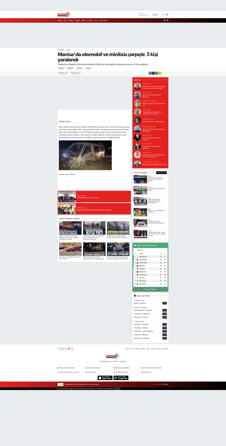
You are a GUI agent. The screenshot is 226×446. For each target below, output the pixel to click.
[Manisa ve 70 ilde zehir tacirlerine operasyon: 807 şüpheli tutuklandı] (118, 249)
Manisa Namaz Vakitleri (123, 368)
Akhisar (71, 20)
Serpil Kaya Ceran (148, 127)
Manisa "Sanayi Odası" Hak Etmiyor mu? (153, 104)
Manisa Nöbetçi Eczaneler (67, 368)
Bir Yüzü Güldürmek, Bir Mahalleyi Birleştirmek (153, 130)
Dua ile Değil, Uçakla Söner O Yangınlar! (152, 147)
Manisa (60, 20)
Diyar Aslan (146, 152)
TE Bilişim (165, 384)
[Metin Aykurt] (137, 146)
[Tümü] (166, 80)
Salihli (83, 20)
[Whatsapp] (72, 348)
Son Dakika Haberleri (122, 372)
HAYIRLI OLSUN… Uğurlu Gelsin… (153, 121)
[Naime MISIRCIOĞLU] (137, 120)
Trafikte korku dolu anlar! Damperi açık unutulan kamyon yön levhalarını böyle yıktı (93, 237)
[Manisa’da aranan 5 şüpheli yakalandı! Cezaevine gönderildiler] (94, 249)
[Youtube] (68, 348)
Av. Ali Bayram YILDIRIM (150, 162)
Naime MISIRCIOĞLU (148, 119)
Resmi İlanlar (103, 20)
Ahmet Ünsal (147, 135)
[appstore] (105, 377)
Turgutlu (77, 20)
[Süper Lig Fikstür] (166, 296)
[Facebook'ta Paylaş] (150, 73)
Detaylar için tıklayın (150, 289)
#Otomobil (70, 68)
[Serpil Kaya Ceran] (137, 129)
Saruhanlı (90, 20)
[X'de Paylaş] (152, 73)
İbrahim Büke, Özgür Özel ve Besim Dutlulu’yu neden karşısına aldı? (154, 87)
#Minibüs (79, 68)
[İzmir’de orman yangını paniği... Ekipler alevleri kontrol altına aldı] (118, 228)
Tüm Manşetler (92, 372)
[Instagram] (65, 348)
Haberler (61, 50)
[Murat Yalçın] (137, 86)
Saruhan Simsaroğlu (149, 101)
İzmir (65, 20)
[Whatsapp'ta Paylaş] (156, 73)
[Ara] (165, 20)
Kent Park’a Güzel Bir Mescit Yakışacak (151, 96)
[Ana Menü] (167, 20)
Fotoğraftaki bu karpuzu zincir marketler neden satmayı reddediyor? (152, 113)
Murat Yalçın (147, 84)
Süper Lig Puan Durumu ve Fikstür (69, 372)
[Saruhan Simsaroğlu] (137, 103)
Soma (96, 20)
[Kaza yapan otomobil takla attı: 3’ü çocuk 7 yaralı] (70, 249)
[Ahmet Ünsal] (137, 137)
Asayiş (68, 50)
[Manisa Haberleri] (64, 14)
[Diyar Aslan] (137, 154)
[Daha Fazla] (159, 73)
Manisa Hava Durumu (94, 368)
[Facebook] (59, 348)
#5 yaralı (88, 68)
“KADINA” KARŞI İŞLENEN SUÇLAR (154, 164)
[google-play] (121, 377)
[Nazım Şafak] (137, 111)
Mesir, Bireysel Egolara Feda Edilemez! (151, 138)
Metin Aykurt (147, 144)
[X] (62, 348)
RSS (61, 384)
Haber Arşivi (147, 372)
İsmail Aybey (146, 92)
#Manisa (61, 68)
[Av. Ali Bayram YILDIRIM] (137, 163)
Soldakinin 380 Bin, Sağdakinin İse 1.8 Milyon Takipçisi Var (153, 156)
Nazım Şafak (146, 109)
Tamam (117, 388)
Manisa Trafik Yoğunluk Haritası (153, 368)
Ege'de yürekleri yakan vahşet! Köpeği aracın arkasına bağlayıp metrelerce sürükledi (68, 237)
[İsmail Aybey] (137, 94)
